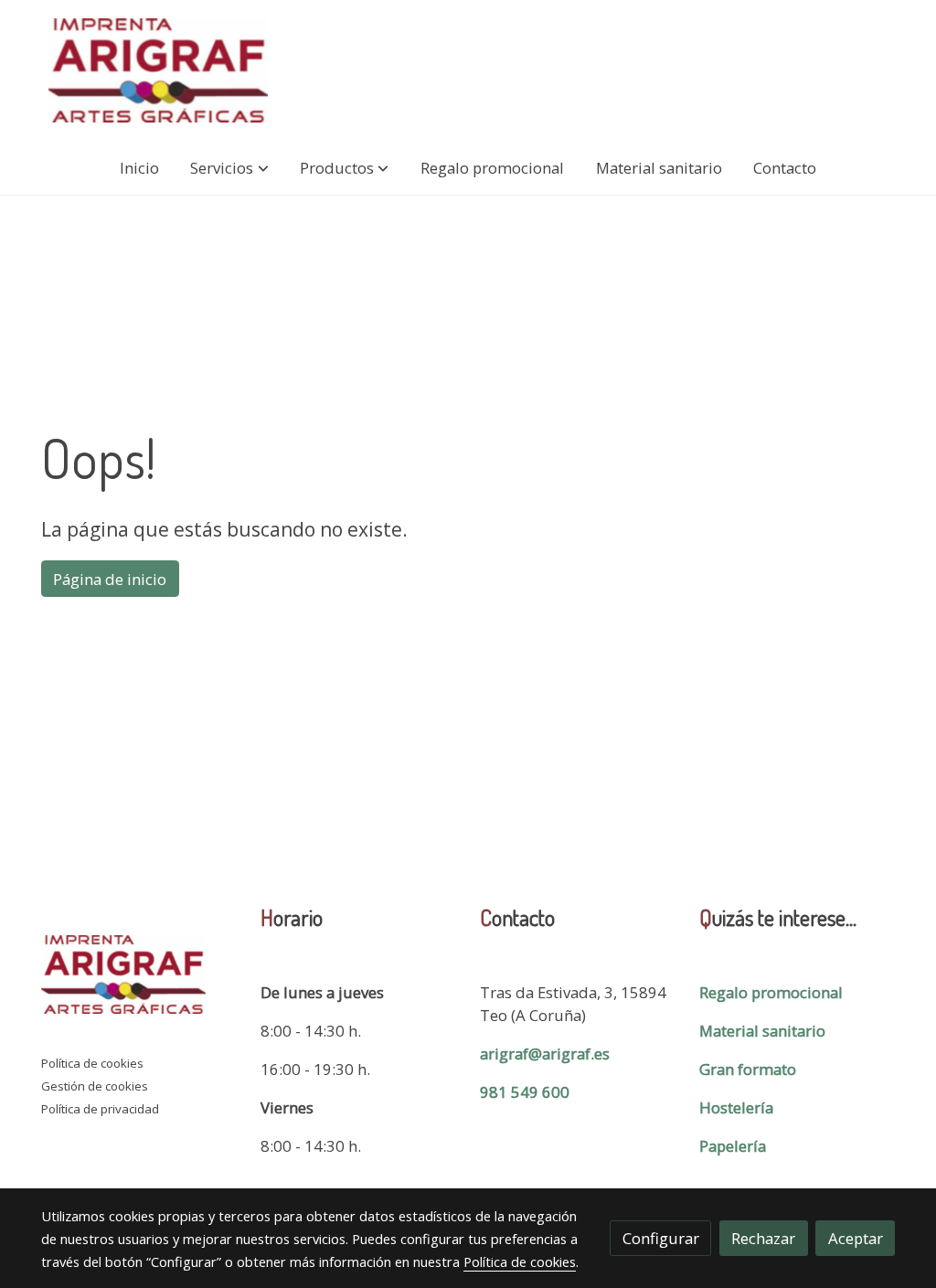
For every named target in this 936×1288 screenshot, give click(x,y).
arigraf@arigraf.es (545, 1053)
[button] (230, 168)
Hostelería (736, 1107)
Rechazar (763, 1238)
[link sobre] (139, 978)
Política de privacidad (100, 1109)
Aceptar (855, 1238)
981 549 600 (524, 1091)
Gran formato (747, 1069)
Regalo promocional (771, 992)
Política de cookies (92, 1063)
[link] (158, 70)
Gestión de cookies (94, 1086)
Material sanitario (762, 1030)
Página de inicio (109, 579)
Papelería (732, 1145)
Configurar (660, 1238)
